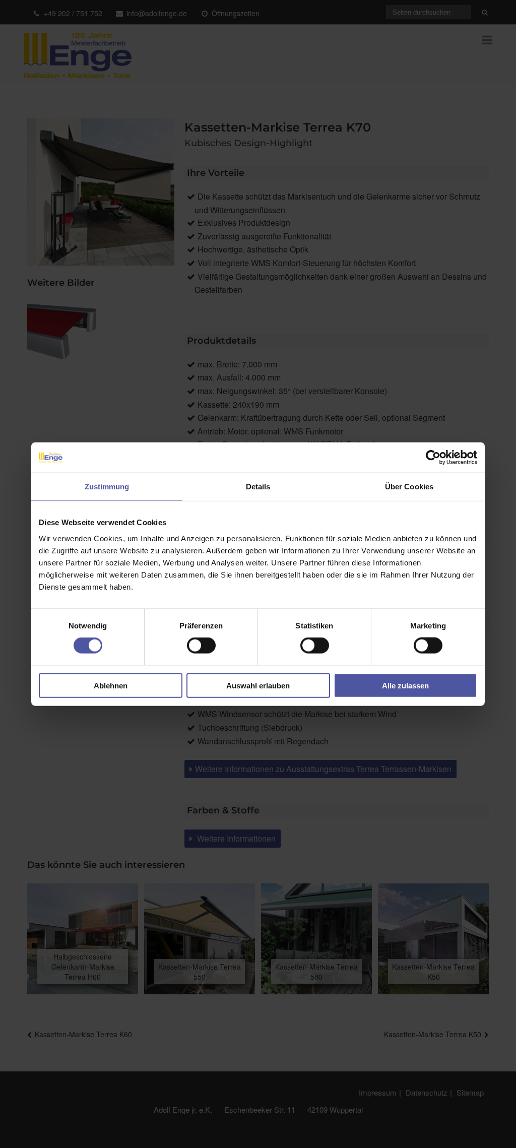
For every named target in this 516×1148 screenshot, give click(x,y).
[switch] (201, 645)
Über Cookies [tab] (409, 486)
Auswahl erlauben (258, 685)
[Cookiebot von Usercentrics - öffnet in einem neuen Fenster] (433, 457)
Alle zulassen (405, 685)
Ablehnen (110, 685)
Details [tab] (258, 486)
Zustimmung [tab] (107, 486)
